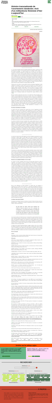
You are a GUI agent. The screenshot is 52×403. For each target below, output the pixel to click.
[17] (35, 227)
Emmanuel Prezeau (14, 377)
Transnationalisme (47, 376)
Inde (47, 377)
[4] (11, 291)
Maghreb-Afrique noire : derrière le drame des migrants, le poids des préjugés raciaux (38, 349)
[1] (19, 71)
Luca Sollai (9, 379)
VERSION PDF (40, 31)
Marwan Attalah (22, 379)
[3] (11, 286)
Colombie (28, 376)
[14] (12, 325)
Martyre (42, 376)
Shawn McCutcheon (22, 374)
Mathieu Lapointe (9, 374)
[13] (30, 176)
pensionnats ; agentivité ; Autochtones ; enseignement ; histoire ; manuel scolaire (38, 379)
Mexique (29, 377)
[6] (14, 128)
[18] (17, 229)
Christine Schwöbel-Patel (20, 378)
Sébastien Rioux (13, 378)
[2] (11, 283)
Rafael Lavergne (15, 374)
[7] (33, 129)
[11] (41, 153)
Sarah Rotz (4, 374)
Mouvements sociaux (37, 376)
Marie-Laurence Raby (14, 16)
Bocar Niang (30, 356)
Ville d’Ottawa (48, 380)
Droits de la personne (37, 380)
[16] (38, 213)
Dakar (32, 376)
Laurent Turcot (22, 377)
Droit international (36, 377)
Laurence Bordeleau (6, 378)
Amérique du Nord (29, 380)
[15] (26, 188)
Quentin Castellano (33, 397)
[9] (27, 141)
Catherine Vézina (15, 379)
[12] (25, 172)
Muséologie (42, 380)
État (43, 377)
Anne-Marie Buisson (6, 377)
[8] (20, 138)
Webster (4, 379)
